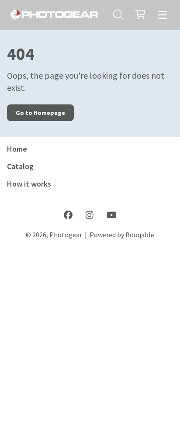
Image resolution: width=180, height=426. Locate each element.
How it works (29, 184)
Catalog (20, 166)
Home (17, 149)
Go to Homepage (40, 113)
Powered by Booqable (122, 234)
